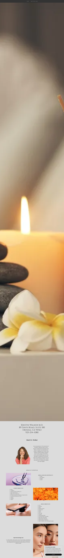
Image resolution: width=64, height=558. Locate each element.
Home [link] (28, 1)
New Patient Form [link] (34, 1)
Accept (53, 554)
